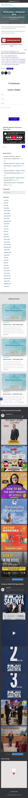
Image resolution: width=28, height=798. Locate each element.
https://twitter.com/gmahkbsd (12, 64)
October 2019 (7, 218)
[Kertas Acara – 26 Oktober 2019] (14, 381)
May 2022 (6, 202)
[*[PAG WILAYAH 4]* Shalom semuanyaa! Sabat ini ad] (14, 485)
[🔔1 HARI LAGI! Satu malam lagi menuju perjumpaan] (14, 633)
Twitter (13, 1)
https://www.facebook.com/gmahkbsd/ (15, 59)
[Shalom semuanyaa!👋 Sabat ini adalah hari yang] (14, 538)
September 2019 (7, 221)
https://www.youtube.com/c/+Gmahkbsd (15, 62)
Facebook (9, 1)
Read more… (6, 334)
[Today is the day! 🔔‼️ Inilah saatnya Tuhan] (14, 607)
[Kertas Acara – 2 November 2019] (14, 346)
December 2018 (7, 244)
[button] (13, 774)
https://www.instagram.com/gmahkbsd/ (15, 61)
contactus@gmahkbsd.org (10, 55)
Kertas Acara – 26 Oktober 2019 (12, 394)
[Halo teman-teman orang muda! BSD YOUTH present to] (14, 564)
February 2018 (7, 270)
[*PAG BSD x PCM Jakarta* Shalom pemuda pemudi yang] (14, 432)
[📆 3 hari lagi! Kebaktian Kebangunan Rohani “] (14, 686)
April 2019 (6, 234)
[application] (14, 137)
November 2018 (7, 247)
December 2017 (7, 275)
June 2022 (6, 200)
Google (14, 1)
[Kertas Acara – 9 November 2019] (14, 312)
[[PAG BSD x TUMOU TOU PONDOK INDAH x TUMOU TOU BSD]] (14, 511)
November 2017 (7, 278)
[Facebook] (1, 399)
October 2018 (7, 249)
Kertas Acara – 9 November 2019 (13, 324)
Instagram (16, 1)
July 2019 (6, 226)
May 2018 (6, 262)
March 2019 (6, 236)
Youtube (11, 1)
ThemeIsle (18, 794)
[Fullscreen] (23, 142)
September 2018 (7, 252)
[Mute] (21, 142)
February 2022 (7, 210)
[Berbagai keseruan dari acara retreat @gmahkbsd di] (14, 739)
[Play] (5, 142)
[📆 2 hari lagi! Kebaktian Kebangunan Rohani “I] (14, 660)
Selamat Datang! (14, 791)
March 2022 (6, 208)
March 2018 (6, 268)
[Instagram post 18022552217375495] (14, 458)
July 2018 (6, 257)
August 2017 (6, 286)
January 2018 (7, 273)
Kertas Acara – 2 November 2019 (13, 359)
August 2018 (6, 255)
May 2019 (6, 231)
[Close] (14, 770)
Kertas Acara (10, 68)
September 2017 (7, 283)
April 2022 (6, 205)
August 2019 (6, 223)
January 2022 (7, 213)
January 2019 (7, 242)
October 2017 (7, 281)
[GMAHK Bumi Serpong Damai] (7, 5)
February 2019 (7, 239)
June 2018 (6, 260)
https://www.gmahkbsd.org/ (12, 57)
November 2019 (7, 216)
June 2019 (6, 229)
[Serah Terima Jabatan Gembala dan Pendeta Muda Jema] (14, 712)
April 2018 (6, 265)
